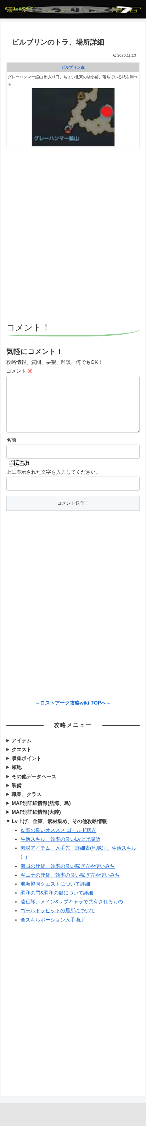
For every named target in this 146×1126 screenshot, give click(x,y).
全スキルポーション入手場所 (53, 920)
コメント (19, 371)
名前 (11, 440)
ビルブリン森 (73, 67)
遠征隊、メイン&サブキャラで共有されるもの (72, 901)
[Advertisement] (73, 236)
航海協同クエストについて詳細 (55, 884)
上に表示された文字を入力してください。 (53, 472)
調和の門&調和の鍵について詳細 (57, 893)
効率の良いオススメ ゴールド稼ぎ (58, 830)
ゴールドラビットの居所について (58, 910)
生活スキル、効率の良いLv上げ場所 (60, 839)
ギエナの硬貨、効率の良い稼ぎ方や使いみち (70, 875)
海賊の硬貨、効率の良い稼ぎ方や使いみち (68, 866)
